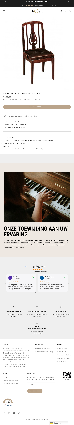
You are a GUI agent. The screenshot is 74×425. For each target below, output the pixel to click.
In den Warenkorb (36, 107)
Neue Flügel (61, 352)
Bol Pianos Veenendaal (42, 348)
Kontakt (5, 377)
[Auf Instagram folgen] (9, 413)
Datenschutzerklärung (10, 383)
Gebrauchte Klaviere (64, 355)
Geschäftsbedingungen (11, 380)
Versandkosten (14, 99)
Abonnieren (35, 391)
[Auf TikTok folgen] (19, 413)
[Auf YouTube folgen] (14, 413)
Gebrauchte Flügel (63, 358)
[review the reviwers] (33, 277)
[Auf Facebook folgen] (4, 413)
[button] (37, 5)
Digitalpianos (61, 361)
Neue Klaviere (62, 348)
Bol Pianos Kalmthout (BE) (44, 352)
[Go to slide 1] (35, 292)
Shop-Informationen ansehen (15, 127)
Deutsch (57, 423)
